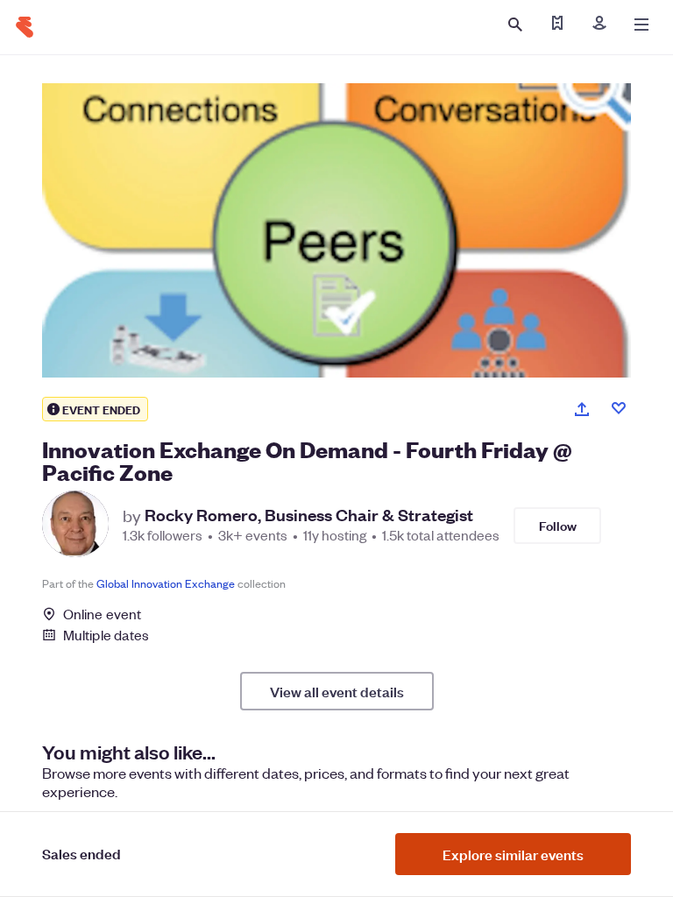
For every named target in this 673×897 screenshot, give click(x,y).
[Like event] (618, 408)
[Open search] (515, 24)
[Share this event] (581, 409)
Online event (102, 614)
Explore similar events (513, 854)
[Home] (24, 27)
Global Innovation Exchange (165, 583)
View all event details (337, 691)
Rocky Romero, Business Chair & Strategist (309, 515)
